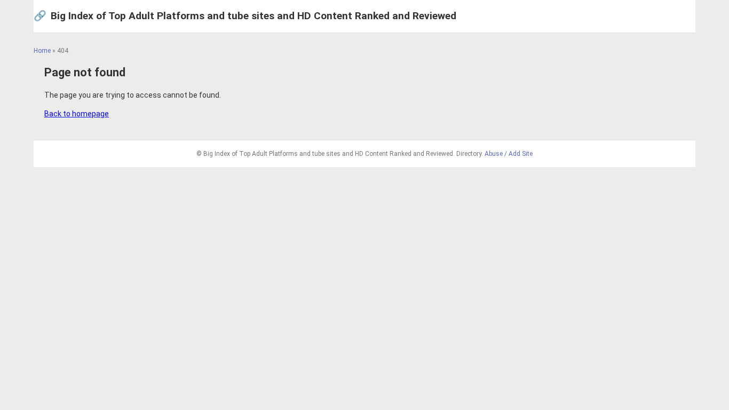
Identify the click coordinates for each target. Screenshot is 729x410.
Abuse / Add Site (509, 153)
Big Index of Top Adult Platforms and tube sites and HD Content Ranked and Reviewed (245, 16)
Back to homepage (76, 113)
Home (42, 50)
